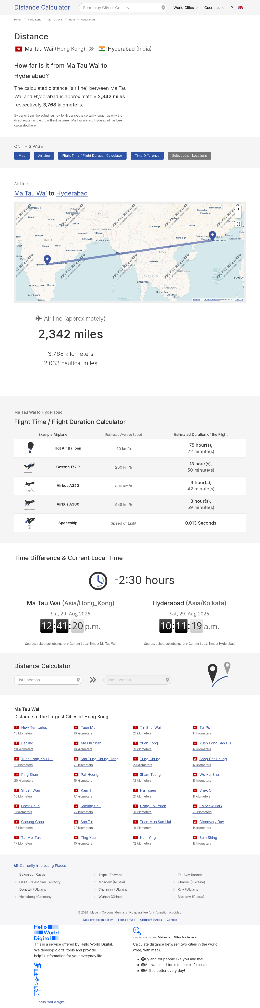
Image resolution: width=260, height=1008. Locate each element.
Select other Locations (189, 156)
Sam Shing (208, 837)
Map (21, 156)
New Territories (34, 727)
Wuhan (110, 897)
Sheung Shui (91, 806)
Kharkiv (191, 882)
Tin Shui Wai (150, 727)
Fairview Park (210, 806)
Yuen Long (149, 743)
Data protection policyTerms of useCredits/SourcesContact (130, 919)
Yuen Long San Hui (215, 743)
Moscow (111, 882)
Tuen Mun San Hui (155, 822)
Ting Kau (88, 837)
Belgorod (32, 874)
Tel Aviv (189, 875)
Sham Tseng (150, 774)
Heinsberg (35, 897)
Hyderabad (72, 193)
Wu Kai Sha (209, 774)
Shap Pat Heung (213, 759)
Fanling (27, 743)
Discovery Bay (211, 822)
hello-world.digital (51, 1002)
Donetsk (33, 889)
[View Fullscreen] (238, 224)
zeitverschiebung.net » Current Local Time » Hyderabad (195, 644)
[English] (241, 8)
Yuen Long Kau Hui (37, 759)
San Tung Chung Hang (100, 759)
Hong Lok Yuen (153, 806)
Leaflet (196, 299)
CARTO (239, 299)
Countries (212, 7)
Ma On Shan (91, 743)
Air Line (44, 156)
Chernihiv (113, 889)
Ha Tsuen (148, 790)
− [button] (238, 215)
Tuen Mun (89, 727)
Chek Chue (30, 806)
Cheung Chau (32, 822)
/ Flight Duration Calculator (92, 156)
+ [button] (238, 208)
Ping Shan (29, 774)
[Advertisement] (189, 84)
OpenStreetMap (212, 299)
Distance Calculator (42, 7)
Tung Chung (150, 759)
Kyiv (188, 889)
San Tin (87, 822)
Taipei (110, 875)
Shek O (205, 790)
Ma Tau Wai (30, 193)
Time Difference (147, 156)
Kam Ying (148, 837)
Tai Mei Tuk (31, 837)
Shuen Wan (30, 790)
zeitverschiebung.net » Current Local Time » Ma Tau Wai (76, 644)
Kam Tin (87, 790)
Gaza (40, 882)
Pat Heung (90, 774)
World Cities (183, 7)
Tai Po (204, 727)
